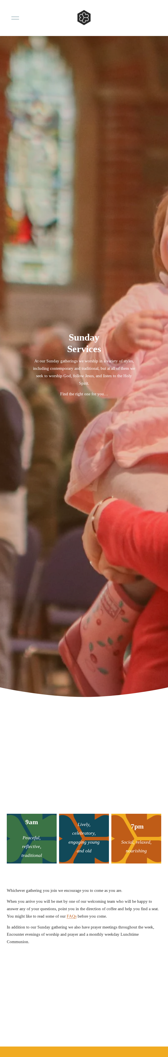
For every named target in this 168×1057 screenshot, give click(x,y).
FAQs (72, 916)
